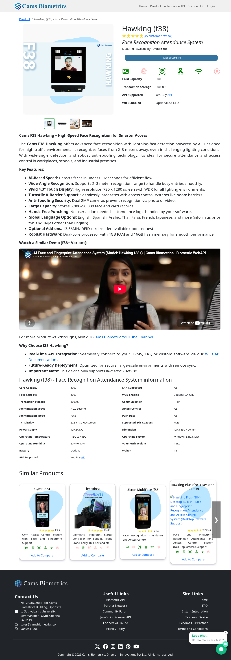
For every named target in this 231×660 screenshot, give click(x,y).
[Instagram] (113, 647)
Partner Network (115, 606)
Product (155, 6)
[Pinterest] (128, 647)
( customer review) (158, 36)
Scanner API (196, 6)
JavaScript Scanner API (115, 617)
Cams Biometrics (45, 583)
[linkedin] (120, 647)
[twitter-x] (97, 647)
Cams (44, 6)
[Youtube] (136, 647)
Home (143, 6)
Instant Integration (195, 611)
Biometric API (115, 600)
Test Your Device (196, 617)
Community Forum (115, 611)
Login (211, 6)
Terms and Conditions (193, 629)
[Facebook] (105, 647)
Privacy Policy (115, 629)
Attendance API (174, 6)
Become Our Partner (193, 623)
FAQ (205, 606)
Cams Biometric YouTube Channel (123, 336)
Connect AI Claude (115, 623)
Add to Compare (172, 57)
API (169, 95)
